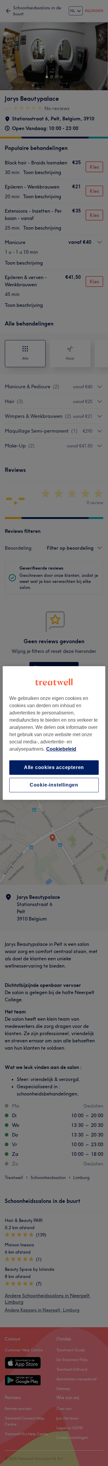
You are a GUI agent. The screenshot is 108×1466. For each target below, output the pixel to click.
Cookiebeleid (61, 749)
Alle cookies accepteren (54, 767)
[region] (54, 733)
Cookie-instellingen (54, 784)
